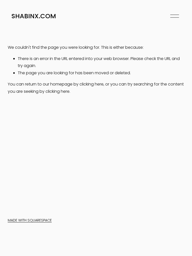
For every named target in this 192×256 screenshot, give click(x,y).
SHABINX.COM (34, 16)
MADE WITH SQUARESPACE (30, 220)
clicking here (92, 84)
